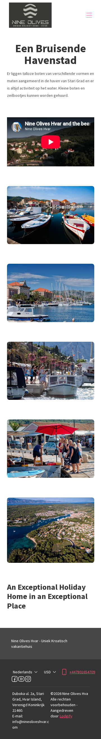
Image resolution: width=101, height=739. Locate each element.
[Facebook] (14, 679)
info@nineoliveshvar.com (30, 724)
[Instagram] (28, 679)
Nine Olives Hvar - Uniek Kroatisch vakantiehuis (39, 643)
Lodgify (66, 716)
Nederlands (22, 671)
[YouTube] (21, 679)
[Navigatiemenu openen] (89, 15)
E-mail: (17, 716)
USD (47, 671)
